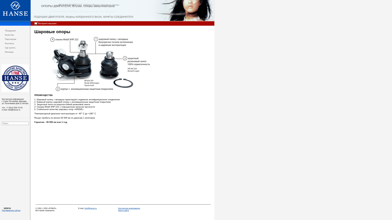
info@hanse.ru (91, 208)
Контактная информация (129, 208)
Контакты (9, 43)
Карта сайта (123, 210)
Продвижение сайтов (11, 210)
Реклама (9, 52)
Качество (9, 35)
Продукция (10, 30)
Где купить (10, 47)
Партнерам (10, 39)
